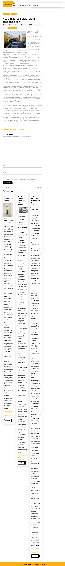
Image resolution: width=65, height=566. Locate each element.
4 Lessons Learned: (7, 126)
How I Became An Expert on (8, 199)
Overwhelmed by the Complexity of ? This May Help (13, 129)
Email (4, 165)
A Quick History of (35, 548)
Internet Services (12, 27)
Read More (8, 421)
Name (4, 158)
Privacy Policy (28, 5)
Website (4, 172)
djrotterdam (17, 24)
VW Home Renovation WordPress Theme (29, 564)
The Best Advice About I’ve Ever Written (21, 200)
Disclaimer (15, 5)
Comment (5, 138)
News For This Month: (22, 455)
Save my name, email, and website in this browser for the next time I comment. (20, 179)
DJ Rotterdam (6, 14)
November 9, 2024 (9, 24)
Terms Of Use (35, 5)
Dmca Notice (21, 5)
